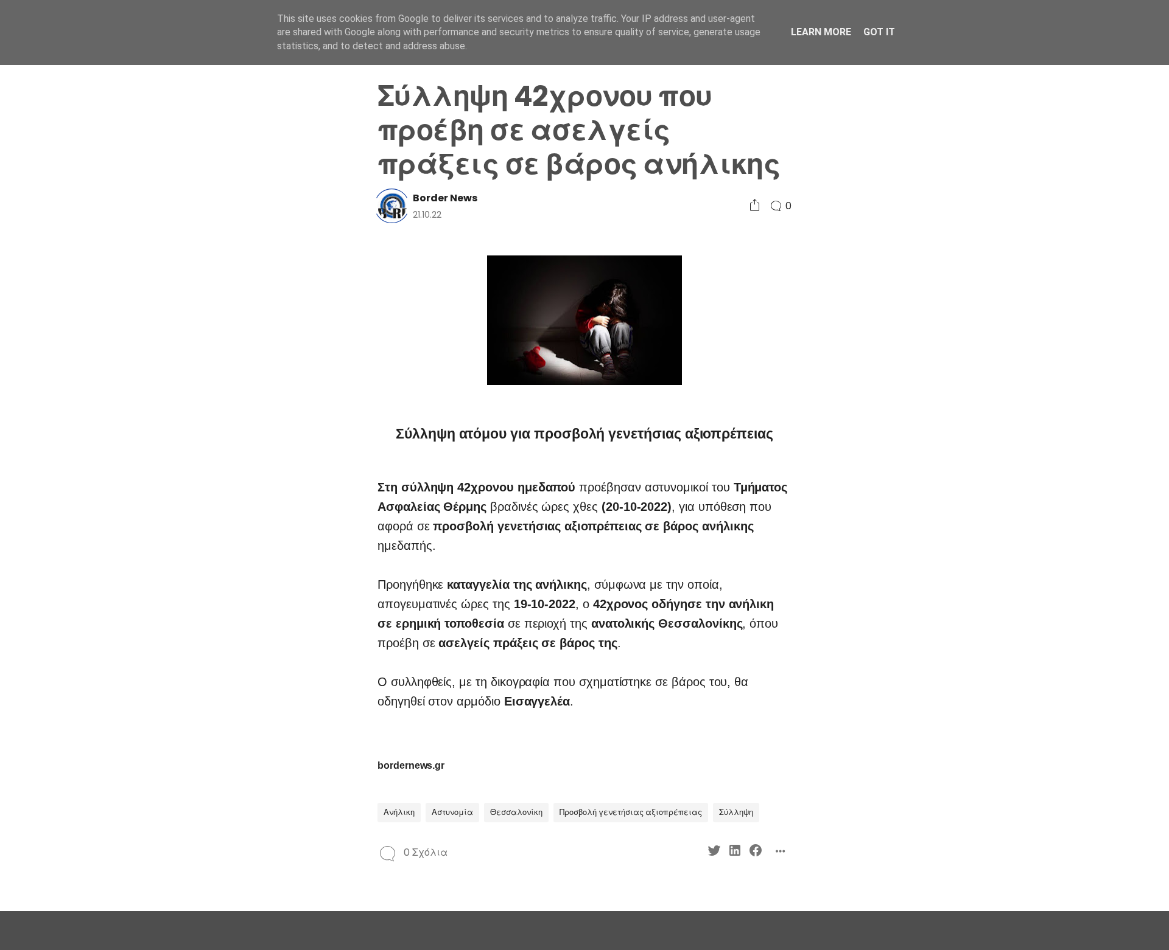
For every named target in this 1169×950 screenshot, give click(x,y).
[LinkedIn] (251, 423)
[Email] (272, 445)
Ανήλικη (399, 812)
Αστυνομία (452, 812)
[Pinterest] (230, 445)
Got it (879, 32)
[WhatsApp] (251, 445)
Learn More (821, 32)
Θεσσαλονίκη (516, 812)
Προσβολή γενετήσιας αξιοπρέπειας (631, 812)
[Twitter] (230, 423)
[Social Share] (754, 205)
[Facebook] (272, 423)
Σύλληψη (736, 812)
